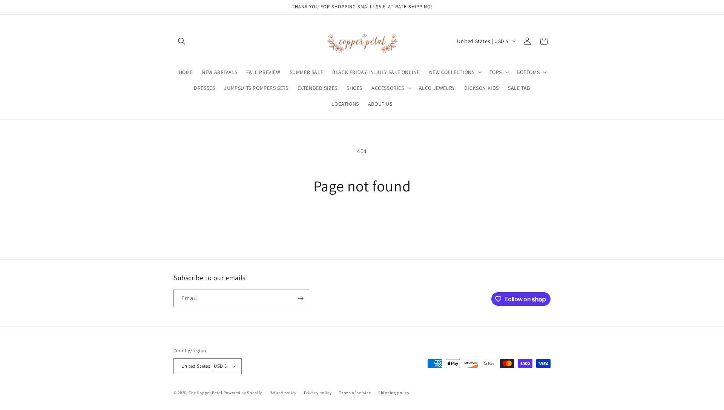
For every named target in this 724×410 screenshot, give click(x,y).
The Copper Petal (205, 392)
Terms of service (355, 392)
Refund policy (283, 392)
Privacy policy (318, 392)
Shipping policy (394, 392)
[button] (181, 41)
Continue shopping (362, 223)
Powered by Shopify (243, 392)
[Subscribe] (300, 298)
